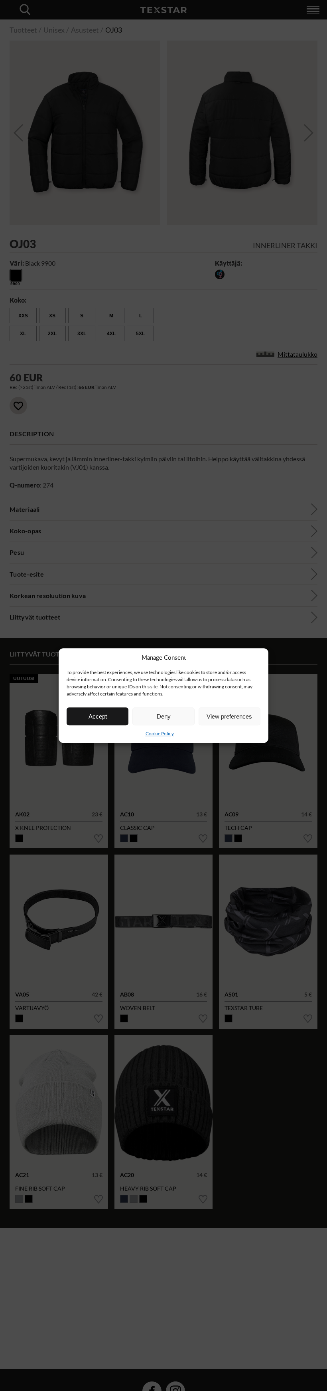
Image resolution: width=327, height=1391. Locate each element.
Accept (98, 716)
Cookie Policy (160, 733)
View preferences (229, 716)
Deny (164, 716)
